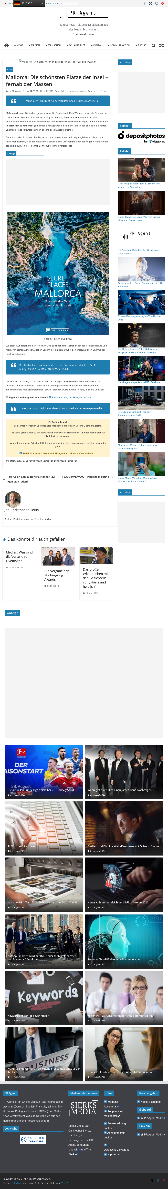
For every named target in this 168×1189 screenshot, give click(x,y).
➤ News (18, 45)
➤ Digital (96, 45)
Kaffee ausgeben (151, 1101)
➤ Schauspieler (75, 45)
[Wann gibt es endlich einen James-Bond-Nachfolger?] (124, 772)
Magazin (74, 91)
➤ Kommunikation (118, 45)
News (9, 69)
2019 (51, 91)
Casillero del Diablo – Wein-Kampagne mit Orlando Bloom (123, 846)
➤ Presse (140, 45)
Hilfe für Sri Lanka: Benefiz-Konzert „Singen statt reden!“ (31, 479)
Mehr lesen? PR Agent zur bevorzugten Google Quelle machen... (61, 100)
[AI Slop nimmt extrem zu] (44, 828)
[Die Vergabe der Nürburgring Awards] (57, 549)
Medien (82, 91)
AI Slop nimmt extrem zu (49, 3)
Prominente (93, 91)
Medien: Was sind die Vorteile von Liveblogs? (19, 556)
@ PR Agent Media (152, 1118)
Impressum (113, 1154)
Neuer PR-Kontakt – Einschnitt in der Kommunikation (120, 1072)
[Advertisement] (58, 182)
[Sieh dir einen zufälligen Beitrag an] (161, 45)
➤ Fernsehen (53, 45)
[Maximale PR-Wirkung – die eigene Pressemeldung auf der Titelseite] (44, 1054)
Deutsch (26, 3)
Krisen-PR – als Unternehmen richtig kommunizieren (120, 1016)
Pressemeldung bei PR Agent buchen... (72, 397)
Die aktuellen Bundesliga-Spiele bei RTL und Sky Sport (41, 790)
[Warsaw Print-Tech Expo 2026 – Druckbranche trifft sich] (44, 884)
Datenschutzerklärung (116, 1149)
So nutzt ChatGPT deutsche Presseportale (114, 959)
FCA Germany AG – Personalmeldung (85, 476)
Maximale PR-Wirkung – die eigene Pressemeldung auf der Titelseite (44, 1070)
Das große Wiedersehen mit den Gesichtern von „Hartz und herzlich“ (96, 578)
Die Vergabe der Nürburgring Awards (56, 575)
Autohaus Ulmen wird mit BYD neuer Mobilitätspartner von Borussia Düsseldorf (42, 957)
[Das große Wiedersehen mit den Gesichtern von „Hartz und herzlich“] (96, 549)
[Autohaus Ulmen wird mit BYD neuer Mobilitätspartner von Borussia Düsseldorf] (44, 941)
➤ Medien (34, 45)
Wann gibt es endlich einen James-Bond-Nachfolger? (120, 790)
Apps (57, 91)
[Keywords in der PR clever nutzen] (44, 998)
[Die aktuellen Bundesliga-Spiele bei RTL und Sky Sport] (44, 772)
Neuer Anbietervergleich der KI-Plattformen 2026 (118, 902)
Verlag (103, 91)
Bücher (64, 91)
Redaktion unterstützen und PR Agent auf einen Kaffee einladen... (59, 453)
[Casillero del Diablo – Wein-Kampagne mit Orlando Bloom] (124, 828)
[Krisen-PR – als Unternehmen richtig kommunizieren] (124, 998)
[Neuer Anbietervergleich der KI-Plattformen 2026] (124, 884)
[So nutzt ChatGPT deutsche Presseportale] (124, 941)
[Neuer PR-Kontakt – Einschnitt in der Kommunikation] (124, 1054)
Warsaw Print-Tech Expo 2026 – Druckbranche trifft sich (42, 902)
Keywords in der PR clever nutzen (28, 1016)
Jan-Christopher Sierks (19, 91)
